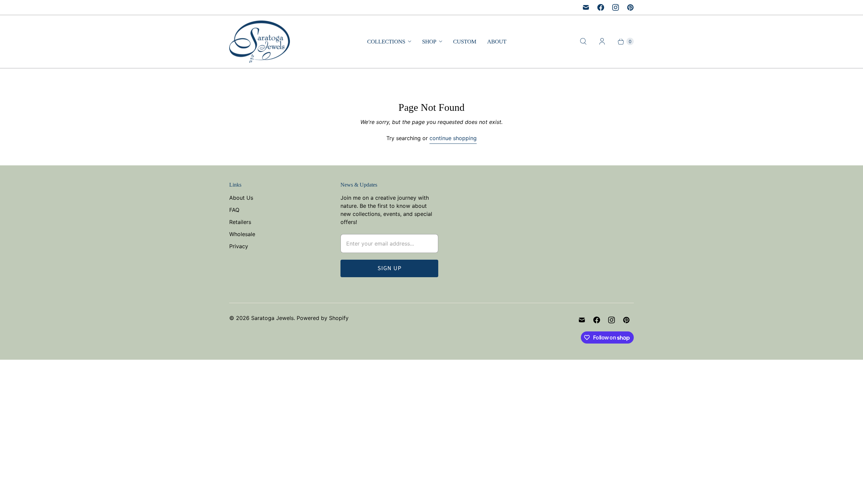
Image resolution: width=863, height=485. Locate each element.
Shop (429, 41)
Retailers (240, 222)
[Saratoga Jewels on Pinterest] (630, 7)
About (496, 41)
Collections (386, 41)
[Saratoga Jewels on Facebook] (600, 7)
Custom (464, 41)
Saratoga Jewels (272, 318)
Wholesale (242, 234)
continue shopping (453, 138)
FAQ (234, 209)
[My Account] (602, 41)
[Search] (583, 41)
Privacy (238, 246)
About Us (241, 197)
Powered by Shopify (323, 318)
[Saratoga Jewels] (259, 42)
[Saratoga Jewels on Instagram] (615, 7)
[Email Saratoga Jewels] (585, 7)
